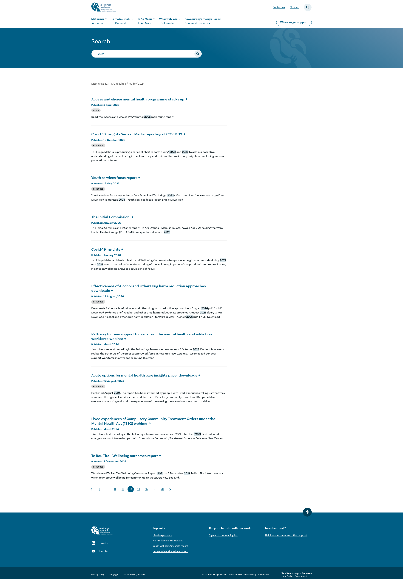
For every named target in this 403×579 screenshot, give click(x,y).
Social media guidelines (134, 574)
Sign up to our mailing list (223, 535)
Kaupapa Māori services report (170, 551)
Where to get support (294, 22)
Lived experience (162, 535)
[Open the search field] (308, 7)
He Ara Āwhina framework (168, 540)
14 (138, 489)
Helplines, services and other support (286, 535)
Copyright (114, 574)
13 (131, 489)
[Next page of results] (170, 489)
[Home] (102, 530)
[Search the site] (197, 53)
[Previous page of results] (91, 489)
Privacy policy (97, 574)
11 (115, 489)
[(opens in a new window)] (296, 574)
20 (162, 489)
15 (146, 489)
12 (123, 489)
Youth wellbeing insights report (170, 545)
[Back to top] (307, 512)
